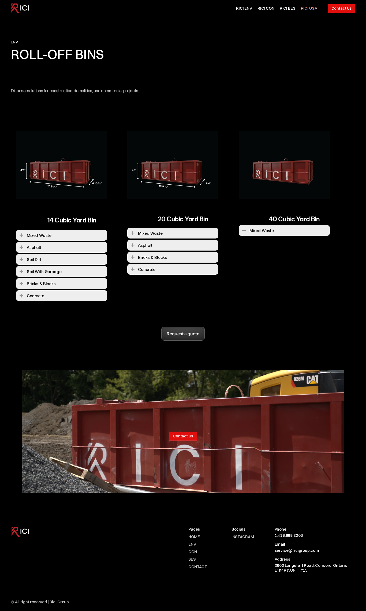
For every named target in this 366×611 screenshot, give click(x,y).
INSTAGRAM (242, 536)
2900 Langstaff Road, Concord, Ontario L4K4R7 (311, 568)
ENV (192, 544)
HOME (194, 536)
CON (192, 551)
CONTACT (197, 566)
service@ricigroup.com (297, 550)
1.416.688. (284, 535)
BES (192, 559)
